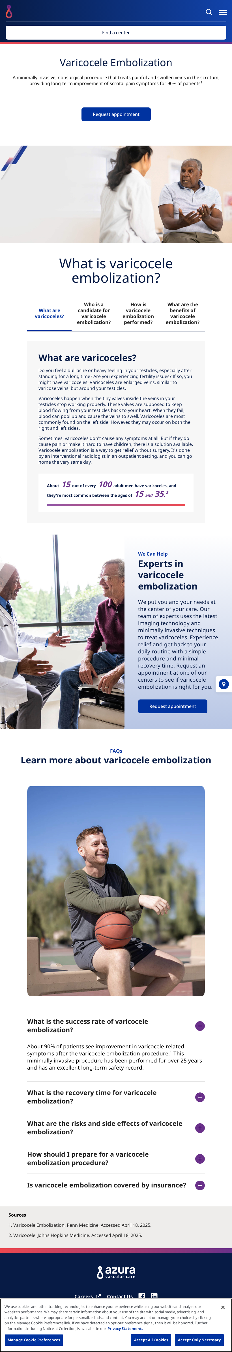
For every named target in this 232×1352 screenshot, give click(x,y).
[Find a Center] (224, 684)
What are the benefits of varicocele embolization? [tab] (182, 313)
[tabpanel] (116, 432)
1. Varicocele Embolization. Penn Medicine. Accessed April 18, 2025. (79, 1225)
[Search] (210, 12)
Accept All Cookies (151, 1339)
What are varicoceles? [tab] (49, 313)
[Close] (223, 1307)
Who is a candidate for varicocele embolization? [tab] (94, 313)
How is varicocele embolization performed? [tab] (138, 313)
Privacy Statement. (125, 1328)
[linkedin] (154, 1296)
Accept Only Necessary (199, 1339)
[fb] (141, 1296)
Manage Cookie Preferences (34, 1339)
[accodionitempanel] (116, 1057)
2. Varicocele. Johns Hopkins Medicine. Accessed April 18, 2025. (75, 1235)
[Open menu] (223, 12)
